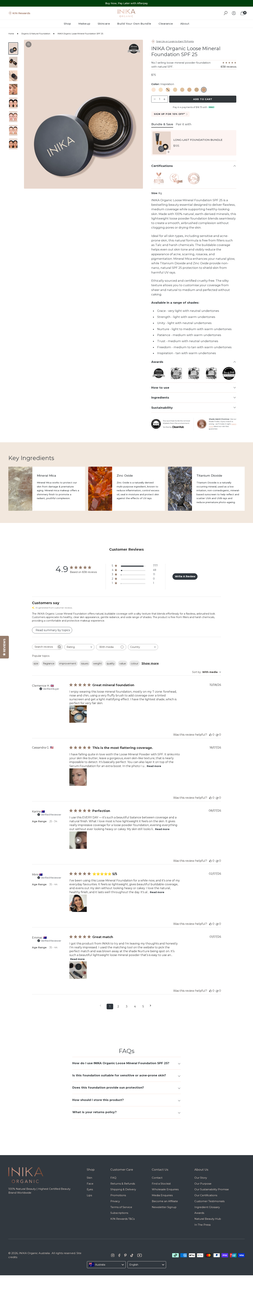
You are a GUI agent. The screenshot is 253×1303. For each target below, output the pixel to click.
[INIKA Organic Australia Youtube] (139, 1255)
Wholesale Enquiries (165, 1189)
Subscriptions (119, 1213)
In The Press (202, 1224)
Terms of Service (121, 1207)
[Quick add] (168, 152)
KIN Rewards (21, 13)
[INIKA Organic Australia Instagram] (112, 1255)
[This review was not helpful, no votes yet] (217, 734)
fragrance (48, 663)
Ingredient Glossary (207, 1207)
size (36, 663)
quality (111, 663)
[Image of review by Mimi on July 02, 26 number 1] (78, 903)
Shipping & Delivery (123, 1189)
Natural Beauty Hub (207, 1218)
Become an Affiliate (165, 1201)
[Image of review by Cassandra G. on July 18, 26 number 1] (78, 777)
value (122, 663)
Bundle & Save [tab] (162, 124)
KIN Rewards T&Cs (122, 1218)
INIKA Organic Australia (34, 1253)
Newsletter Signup (164, 1207)
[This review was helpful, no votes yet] (210, 734)
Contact (157, 1177)
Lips (89, 1195)
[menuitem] (69, 24)
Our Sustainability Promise (211, 1189)
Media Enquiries (162, 1195)
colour (134, 663)
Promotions (118, 1195)
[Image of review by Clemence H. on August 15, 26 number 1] (78, 714)
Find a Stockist (161, 1183)
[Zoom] (28, 44)
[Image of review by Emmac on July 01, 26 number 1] (78, 970)
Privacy (115, 1201)
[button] (78, 840)
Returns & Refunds (122, 1183)
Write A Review (185, 576)
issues (84, 663)
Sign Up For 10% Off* (169, 114)
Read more (154, 766)
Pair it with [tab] (183, 124)
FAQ (113, 1177)
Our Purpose (202, 1183)
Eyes (90, 1189)
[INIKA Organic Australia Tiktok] (131, 1255)
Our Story (200, 1177)
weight (97, 663)
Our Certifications (205, 1195)
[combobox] (79, 647)
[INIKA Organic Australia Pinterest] (125, 1255)
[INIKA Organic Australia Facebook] (119, 1255)
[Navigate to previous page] (101, 1005)
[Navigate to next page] (151, 1005)
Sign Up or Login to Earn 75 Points (175, 41)
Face (90, 1183)
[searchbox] (44, 647)
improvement (67, 663)
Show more (150, 663)
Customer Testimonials (209, 1201)
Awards (199, 1213)
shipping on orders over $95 (126, 3)
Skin (89, 1177)
